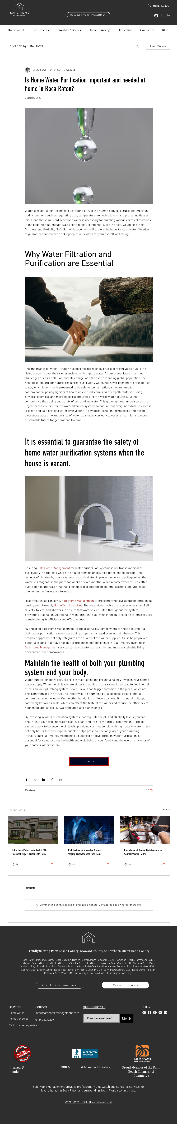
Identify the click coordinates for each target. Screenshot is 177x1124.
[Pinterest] (144, 1012)
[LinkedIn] (160, 1012)
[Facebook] (149, 1012)
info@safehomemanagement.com (57, 1013)
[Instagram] (155, 1012)
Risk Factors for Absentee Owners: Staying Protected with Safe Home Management (85, 852)
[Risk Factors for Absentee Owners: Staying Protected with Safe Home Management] (89, 830)
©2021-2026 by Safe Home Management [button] (88, 1102)
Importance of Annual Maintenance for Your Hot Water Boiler (143, 852)
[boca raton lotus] (33, 830)
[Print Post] (60, 779)
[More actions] (151, 70)
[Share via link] (52, 779)
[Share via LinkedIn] (43, 779)
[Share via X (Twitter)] (35, 779)
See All (166, 809)
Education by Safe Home (25, 46)
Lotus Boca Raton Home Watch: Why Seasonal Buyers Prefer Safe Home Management (30, 852)
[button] (137, 46)
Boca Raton (28, 960)
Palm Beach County (64, 951)
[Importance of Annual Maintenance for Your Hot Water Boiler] (145, 830)
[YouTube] (165, 1012)
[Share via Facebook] (26, 779)
